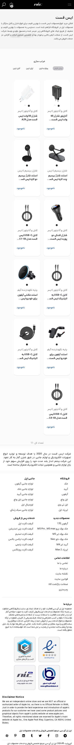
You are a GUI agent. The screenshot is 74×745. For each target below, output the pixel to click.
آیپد (66, 489)
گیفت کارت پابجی (24, 544)
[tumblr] (32, 736)
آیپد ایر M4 (62, 544)
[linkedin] (23, 736)
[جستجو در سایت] (4, 4)
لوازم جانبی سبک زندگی (21, 510)
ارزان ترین (29, 68)
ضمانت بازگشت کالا (58, 584)
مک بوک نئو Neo (59, 539)
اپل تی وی (63, 504)
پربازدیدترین (43, 68)
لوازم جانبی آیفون (24, 483)
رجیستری (63, 589)
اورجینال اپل (27, 504)
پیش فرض (58, 68)
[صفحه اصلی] (38, 4)
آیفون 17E (62, 523)
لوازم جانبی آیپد (25, 494)
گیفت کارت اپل (25, 523)
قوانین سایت (61, 579)
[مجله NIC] (25, 678)
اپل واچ (64, 499)
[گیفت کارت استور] (49, 678)
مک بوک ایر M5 (60, 534)
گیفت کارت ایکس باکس (20, 539)
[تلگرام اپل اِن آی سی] (65, 736)
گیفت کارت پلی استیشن (21, 528)
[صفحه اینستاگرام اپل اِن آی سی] (57, 736)
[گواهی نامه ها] (49, 649)
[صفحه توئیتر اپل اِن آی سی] (40, 736)
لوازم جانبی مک (25, 489)
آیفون (65, 494)
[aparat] (7, 736)
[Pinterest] (15, 736)
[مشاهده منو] (69, 4)
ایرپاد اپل (63, 510)
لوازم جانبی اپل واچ (23, 499)
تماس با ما (62, 563)
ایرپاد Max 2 (61, 549)
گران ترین (16, 68)
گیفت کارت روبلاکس (22, 549)
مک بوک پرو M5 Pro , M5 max (52, 528)
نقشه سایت (62, 573)
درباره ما (64, 568)
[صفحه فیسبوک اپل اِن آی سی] (48, 736)
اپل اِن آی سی (50, 743)
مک (66, 483)
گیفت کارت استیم (24, 534)
